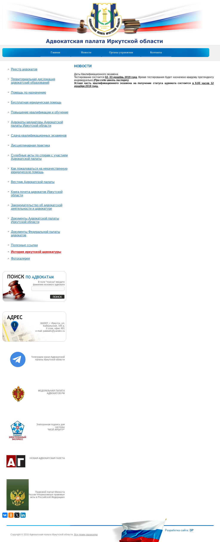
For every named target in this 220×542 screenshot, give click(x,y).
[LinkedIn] (23, 515)
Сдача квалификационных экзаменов (39, 135)
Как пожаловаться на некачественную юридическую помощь (39, 170)
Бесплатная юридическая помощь (36, 102)
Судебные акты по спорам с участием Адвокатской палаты (39, 157)
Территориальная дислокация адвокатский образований (33, 80)
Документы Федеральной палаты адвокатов (35, 233)
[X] (17, 515)
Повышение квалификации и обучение (39, 112)
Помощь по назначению (28, 92)
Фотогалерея (20, 258)
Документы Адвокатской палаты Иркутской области (35, 220)
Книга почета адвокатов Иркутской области (37, 193)
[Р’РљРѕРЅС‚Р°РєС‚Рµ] (5, 515)
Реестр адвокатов (24, 69)
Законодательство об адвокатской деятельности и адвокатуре (36, 206)
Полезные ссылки (24, 245)
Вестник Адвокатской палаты (33, 182)
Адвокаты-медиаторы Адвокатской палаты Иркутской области (37, 123)
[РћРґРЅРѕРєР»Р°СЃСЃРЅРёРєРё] (11, 515)
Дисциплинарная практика (30, 145)
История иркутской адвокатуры (36, 251)
